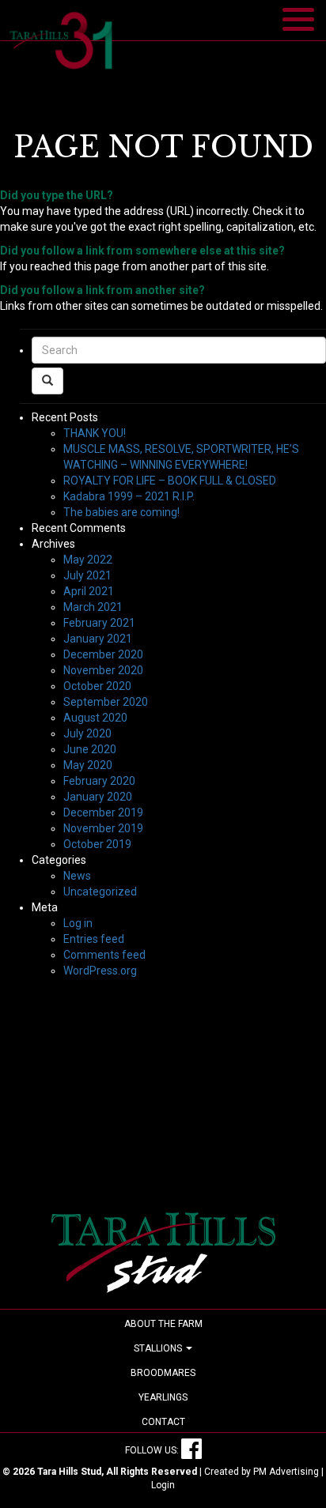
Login (163, 1485)
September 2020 (105, 702)
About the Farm (163, 1323)
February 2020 (99, 781)
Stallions (159, 1348)
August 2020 (95, 717)
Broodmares (163, 1372)
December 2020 (103, 654)
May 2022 (87, 559)
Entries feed (93, 939)
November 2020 (103, 670)
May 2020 (87, 765)
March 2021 (93, 607)
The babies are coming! (121, 512)
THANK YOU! (94, 433)
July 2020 (87, 733)
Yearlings (163, 1397)
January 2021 (97, 638)
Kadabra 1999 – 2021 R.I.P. (129, 496)
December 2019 (103, 812)
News (77, 875)
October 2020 (97, 686)
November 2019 (103, 828)
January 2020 (97, 796)
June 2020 (89, 749)
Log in (78, 923)
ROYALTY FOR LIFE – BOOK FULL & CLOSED (169, 480)
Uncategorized (100, 891)
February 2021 (99, 622)
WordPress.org (100, 970)
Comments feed (104, 954)
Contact (163, 1421)
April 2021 (88, 591)
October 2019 (97, 844)
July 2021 (87, 575)
